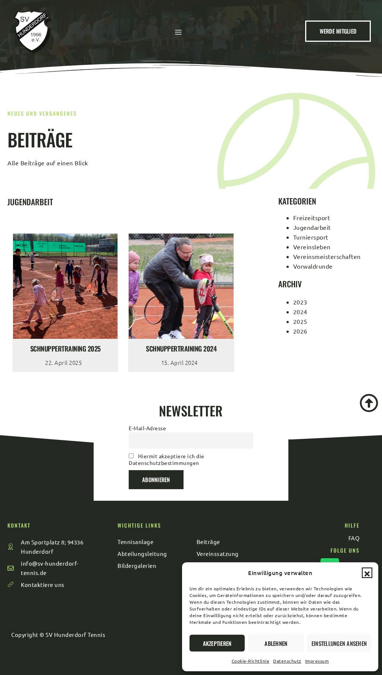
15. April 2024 (179, 362)
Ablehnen (275, 643)
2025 (300, 321)
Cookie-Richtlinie (251, 661)
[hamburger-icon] (178, 32)
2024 (300, 311)
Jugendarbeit (312, 227)
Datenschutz (287, 661)
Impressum (317, 661)
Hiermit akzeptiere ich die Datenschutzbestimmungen (166, 459)
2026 (300, 331)
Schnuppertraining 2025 (65, 348)
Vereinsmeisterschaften (327, 256)
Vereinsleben (312, 246)
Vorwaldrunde (313, 266)
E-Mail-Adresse (147, 428)
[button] (367, 572)
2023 (300, 302)
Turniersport (310, 237)
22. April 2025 (63, 362)
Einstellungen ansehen (339, 643)
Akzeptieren (217, 643)
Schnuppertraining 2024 (181, 348)
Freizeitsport (311, 217)
